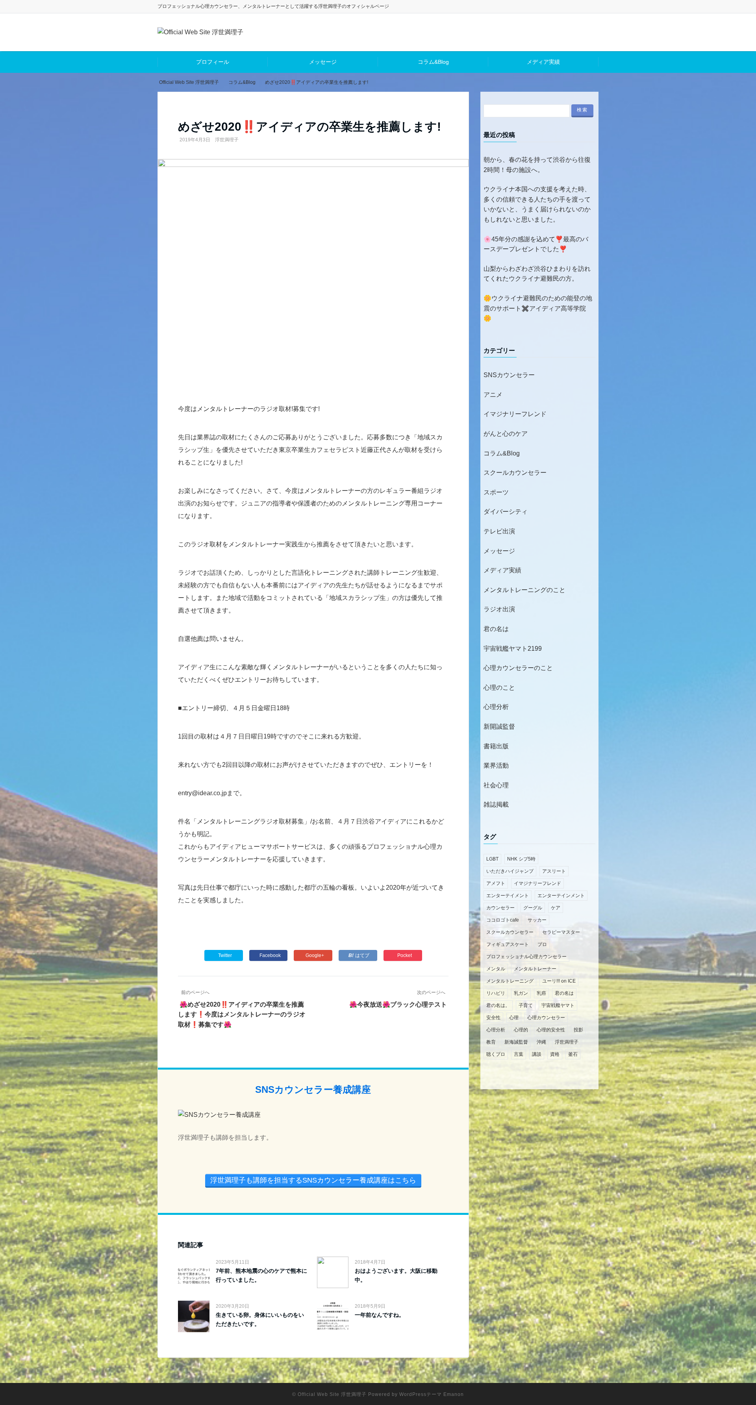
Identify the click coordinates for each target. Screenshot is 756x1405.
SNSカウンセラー (509, 375)
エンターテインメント (561, 895)
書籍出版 (496, 746)
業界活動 (496, 765)
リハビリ (495, 993)
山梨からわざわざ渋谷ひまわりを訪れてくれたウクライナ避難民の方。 (537, 273)
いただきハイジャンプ (510, 871)
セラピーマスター (561, 932)
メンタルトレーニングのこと (524, 590)
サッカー (537, 920)
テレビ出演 (499, 531)
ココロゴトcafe (502, 920)
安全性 (493, 1017)
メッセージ (323, 62)
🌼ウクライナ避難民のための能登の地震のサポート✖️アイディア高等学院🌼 (538, 308)
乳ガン (521, 993)
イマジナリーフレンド (515, 414)
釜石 (573, 1054)
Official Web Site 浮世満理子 (332, 1394)
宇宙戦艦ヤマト (557, 1005)
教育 (491, 1042)
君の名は (496, 629)
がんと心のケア (506, 433)
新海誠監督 (516, 1042)
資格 (555, 1054)
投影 (578, 1030)
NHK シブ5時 (521, 859)
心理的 (521, 1030)
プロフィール (212, 62)
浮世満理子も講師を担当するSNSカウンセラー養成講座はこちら (313, 1180)
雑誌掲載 (496, 804)
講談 (536, 1054)
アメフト (495, 883)
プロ (542, 944)
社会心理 (496, 785)
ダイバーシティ (506, 511)
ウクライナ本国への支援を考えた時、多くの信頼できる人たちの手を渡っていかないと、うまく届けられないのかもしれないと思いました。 (537, 204)
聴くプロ (495, 1054)
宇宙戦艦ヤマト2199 (513, 648)
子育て (526, 1005)
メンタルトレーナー (535, 969)
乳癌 (541, 993)
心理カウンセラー (546, 1017)
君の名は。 (498, 1005)
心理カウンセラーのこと (518, 668)
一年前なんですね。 (379, 1315)
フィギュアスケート (507, 944)
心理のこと (499, 687)
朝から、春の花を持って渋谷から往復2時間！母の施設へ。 (537, 164)
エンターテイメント (507, 895)
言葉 (518, 1054)
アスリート (554, 871)
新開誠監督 (499, 726)
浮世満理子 (227, 140)
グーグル (532, 908)
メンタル (495, 969)
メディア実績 (543, 62)
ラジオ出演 (499, 609)
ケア (555, 908)
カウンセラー (500, 908)
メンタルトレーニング (510, 981)
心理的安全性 (551, 1030)
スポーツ (496, 492)
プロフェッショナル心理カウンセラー (526, 956)
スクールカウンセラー (515, 472)
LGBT (492, 859)
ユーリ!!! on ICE (559, 981)
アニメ (493, 394)
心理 (514, 1017)
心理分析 (496, 706)
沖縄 (541, 1042)
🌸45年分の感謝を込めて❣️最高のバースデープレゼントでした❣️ (536, 244)
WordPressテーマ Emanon (431, 1394)
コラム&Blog (433, 62)
